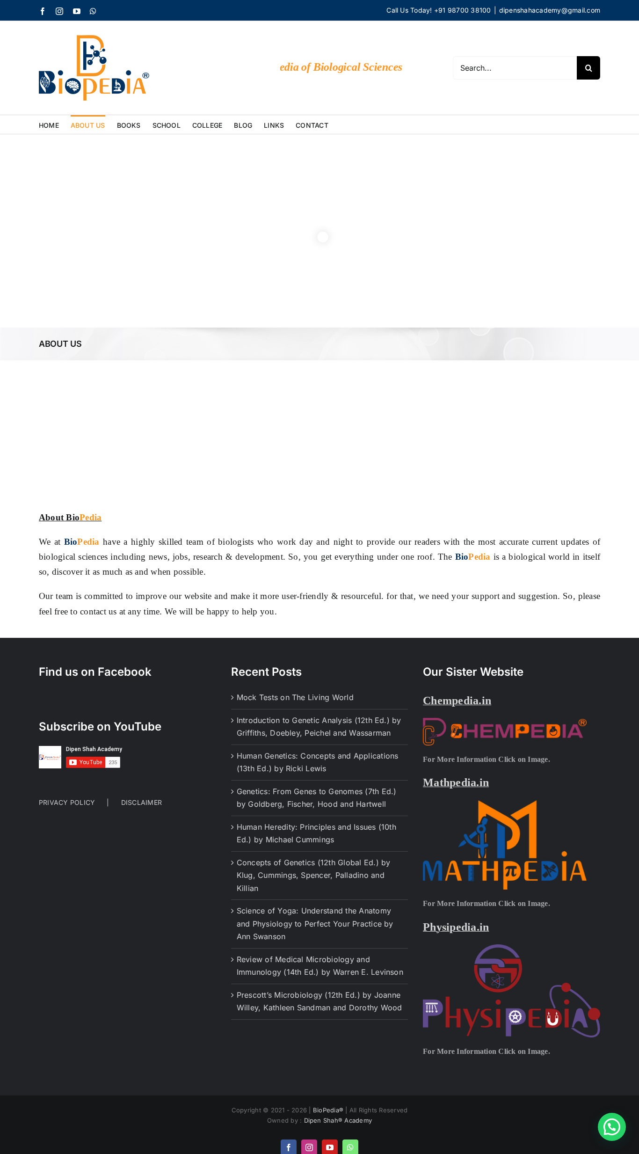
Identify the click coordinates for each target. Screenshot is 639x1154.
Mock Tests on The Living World (295, 697)
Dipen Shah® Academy (338, 1120)
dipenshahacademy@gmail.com (549, 10)
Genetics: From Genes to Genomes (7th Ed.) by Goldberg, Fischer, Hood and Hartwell (317, 798)
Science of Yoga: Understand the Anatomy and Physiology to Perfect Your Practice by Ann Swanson (315, 923)
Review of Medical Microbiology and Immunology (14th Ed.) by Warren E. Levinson (320, 966)
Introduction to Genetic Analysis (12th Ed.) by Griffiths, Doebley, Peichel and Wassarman (319, 727)
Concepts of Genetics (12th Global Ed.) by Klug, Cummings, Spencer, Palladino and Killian (314, 875)
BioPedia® (329, 1110)
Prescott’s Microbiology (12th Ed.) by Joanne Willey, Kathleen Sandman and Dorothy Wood (319, 1001)
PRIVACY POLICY (67, 802)
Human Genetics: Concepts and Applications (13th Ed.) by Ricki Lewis (318, 762)
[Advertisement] (319, 430)
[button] (612, 1127)
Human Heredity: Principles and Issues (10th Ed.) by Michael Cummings (316, 833)
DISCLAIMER (141, 802)
